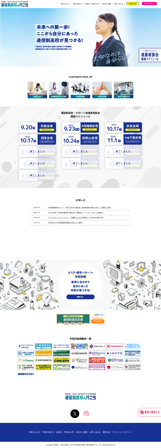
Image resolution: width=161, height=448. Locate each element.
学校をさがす (65, 4)
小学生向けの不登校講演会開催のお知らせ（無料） (65, 223)
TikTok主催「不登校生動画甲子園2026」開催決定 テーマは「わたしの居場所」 (76, 212)
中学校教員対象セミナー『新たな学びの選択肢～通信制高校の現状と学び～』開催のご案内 (79, 207)
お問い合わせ (118, 4)
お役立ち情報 (106, 4)
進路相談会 (132, 3)
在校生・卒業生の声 (92, 4)
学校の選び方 (77, 4)
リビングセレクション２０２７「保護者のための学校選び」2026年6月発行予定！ (76, 217)
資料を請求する (149, 3)
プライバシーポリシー (122, 432)
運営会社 (107, 432)
